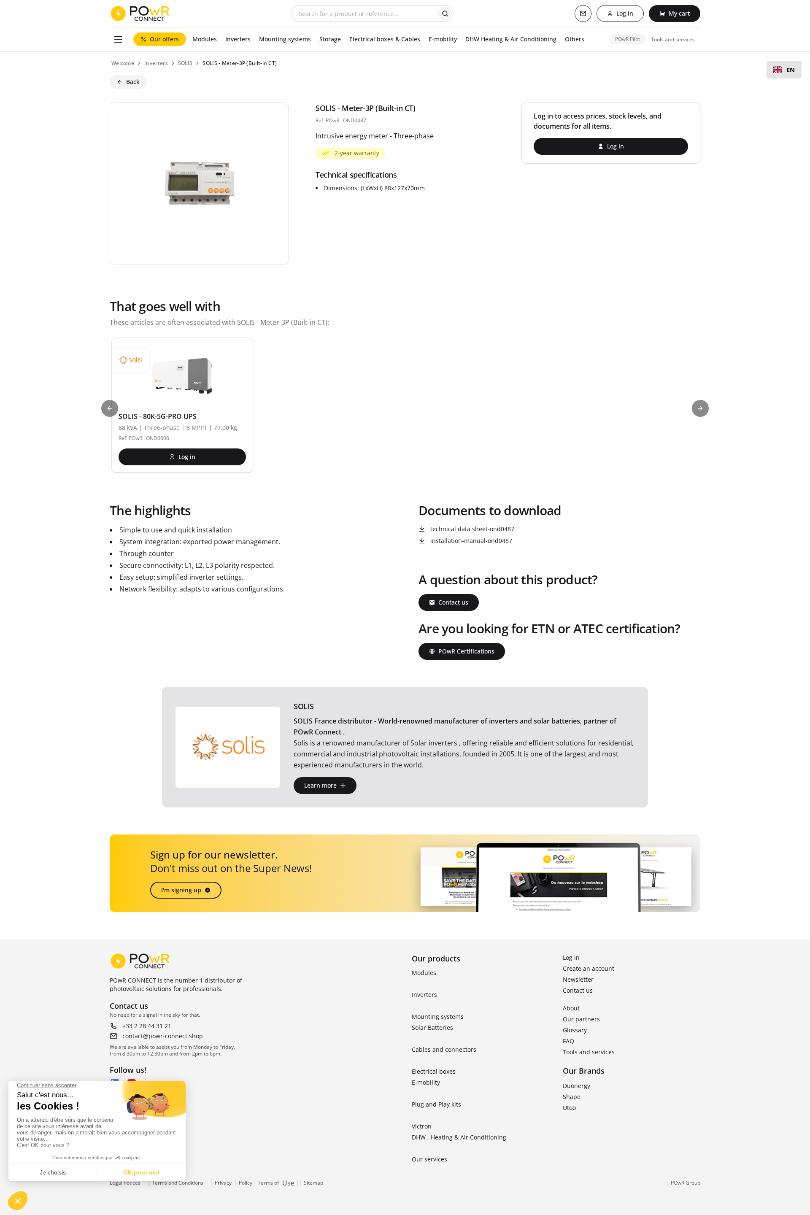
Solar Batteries (432, 1027)
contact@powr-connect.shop (162, 1036)
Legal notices (125, 1183)
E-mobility (426, 1082)
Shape (571, 1097)
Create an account (588, 968)
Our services (429, 1159)
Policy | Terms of (259, 1183)
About (571, 1008)
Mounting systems (438, 1016)
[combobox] (784, 69)
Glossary (575, 1030)
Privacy (223, 1183)
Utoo (569, 1108)
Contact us (578, 990)
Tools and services (589, 1052)
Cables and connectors (444, 1049)
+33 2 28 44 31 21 (146, 1026)
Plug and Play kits (436, 1104)
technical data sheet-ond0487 (472, 529)
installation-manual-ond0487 (471, 541)
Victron (422, 1126)
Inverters (424, 995)
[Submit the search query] (445, 13)
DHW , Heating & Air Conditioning (459, 1137)
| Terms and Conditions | (178, 1183)
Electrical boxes (434, 1071)
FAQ (568, 1041)
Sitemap (313, 1183)
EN (790, 69)
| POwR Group (683, 1183)
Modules (424, 973)
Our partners (581, 1019)
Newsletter (578, 979)
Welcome (122, 63)
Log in (571, 957)
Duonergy (576, 1086)
